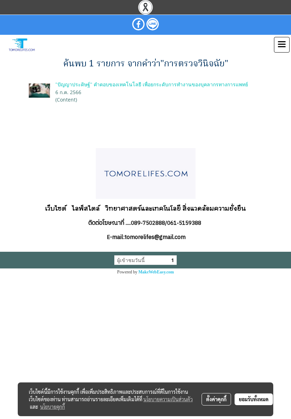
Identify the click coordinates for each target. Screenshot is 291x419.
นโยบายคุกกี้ (52, 406)
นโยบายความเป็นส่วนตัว (168, 399)
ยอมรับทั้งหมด (254, 399)
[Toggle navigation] (282, 45)
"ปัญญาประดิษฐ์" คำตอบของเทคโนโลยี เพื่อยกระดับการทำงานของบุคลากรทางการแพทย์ (151, 84)
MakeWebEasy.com (156, 272)
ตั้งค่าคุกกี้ (216, 399)
